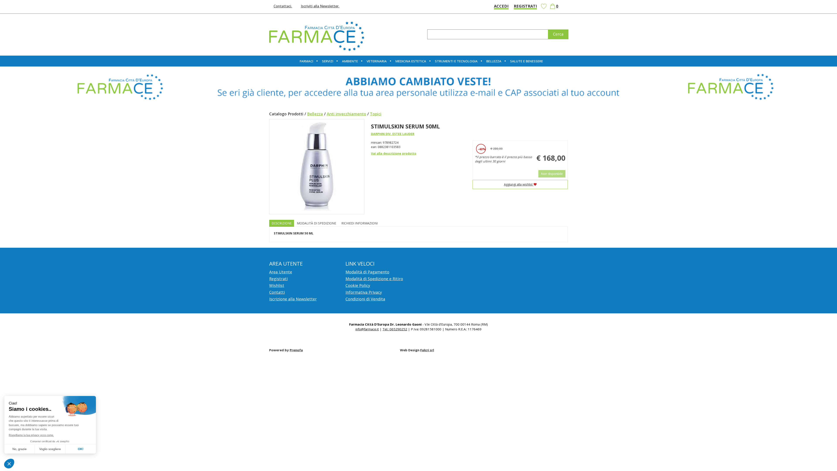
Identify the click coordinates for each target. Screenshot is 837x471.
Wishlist (543, 6)
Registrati (525, 6)
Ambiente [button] (350, 61)
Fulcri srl (427, 350)
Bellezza (315, 113)
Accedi (501, 6)
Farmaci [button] (306, 61)
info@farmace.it (367, 329)
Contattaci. (283, 6)
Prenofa (296, 350)
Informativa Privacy (363, 292)
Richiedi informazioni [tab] (359, 223)
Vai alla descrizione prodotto (393, 153)
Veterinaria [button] (377, 61)
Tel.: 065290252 (395, 329)
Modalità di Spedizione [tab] (316, 223)
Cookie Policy (357, 285)
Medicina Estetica (410, 61)
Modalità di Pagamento (367, 272)
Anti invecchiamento (346, 113)
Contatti (277, 292)
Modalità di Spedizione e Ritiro (374, 278)
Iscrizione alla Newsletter (293, 299)
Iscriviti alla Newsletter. (320, 6)
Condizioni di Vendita (365, 299)
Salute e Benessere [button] (526, 61)
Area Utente (280, 272)
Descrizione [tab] (282, 223)
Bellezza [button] (493, 61)
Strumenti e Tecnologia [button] (456, 61)
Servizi (327, 61)
